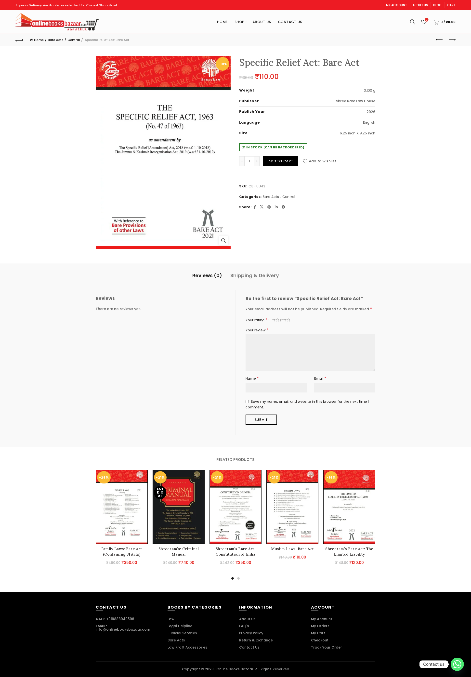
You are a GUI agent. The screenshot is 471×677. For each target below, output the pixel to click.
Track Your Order (326, 647)
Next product (452, 40)
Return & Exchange (256, 640)
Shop (239, 21)
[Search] (413, 22)
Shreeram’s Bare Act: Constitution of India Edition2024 (235, 554)
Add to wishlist (322, 161)
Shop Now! (108, 5)
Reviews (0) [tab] (207, 275)
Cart (451, 5)
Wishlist (426, 20)
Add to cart (280, 161)
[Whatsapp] (457, 664)
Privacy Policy (251, 633)
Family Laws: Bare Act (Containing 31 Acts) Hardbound (121, 554)
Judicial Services (182, 633)
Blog (437, 5)
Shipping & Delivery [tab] (254, 275)
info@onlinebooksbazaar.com (123, 629)
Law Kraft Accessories (187, 647)
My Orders (320, 626)
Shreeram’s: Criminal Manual (178, 552)
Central (73, 40)
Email (320, 378)
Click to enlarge (223, 240)
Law (171, 618)
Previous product (439, 40)
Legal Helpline (180, 626)
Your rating (256, 320)
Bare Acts (55, 40)
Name (252, 378)
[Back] (19, 40)
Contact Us (290, 21)
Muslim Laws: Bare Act (292, 549)
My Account (396, 5)
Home (222, 21)
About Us (420, 5)
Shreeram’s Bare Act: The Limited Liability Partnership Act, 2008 (349, 554)
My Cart (318, 633)
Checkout (319, 640)
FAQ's (244, 626)
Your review (257, 330)
